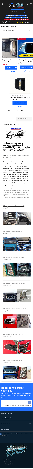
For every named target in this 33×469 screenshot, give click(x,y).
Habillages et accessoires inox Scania (13, 206)
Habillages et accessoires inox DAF (13, 231)
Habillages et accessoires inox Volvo (13, 257)
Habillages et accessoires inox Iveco (13, 334)
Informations (5, 429)
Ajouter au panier (12, 67)
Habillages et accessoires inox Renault (14, 283)
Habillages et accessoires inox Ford (13, 360)
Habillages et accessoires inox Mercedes (14, 308)
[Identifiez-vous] (27, 4)
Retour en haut (24, 119)
